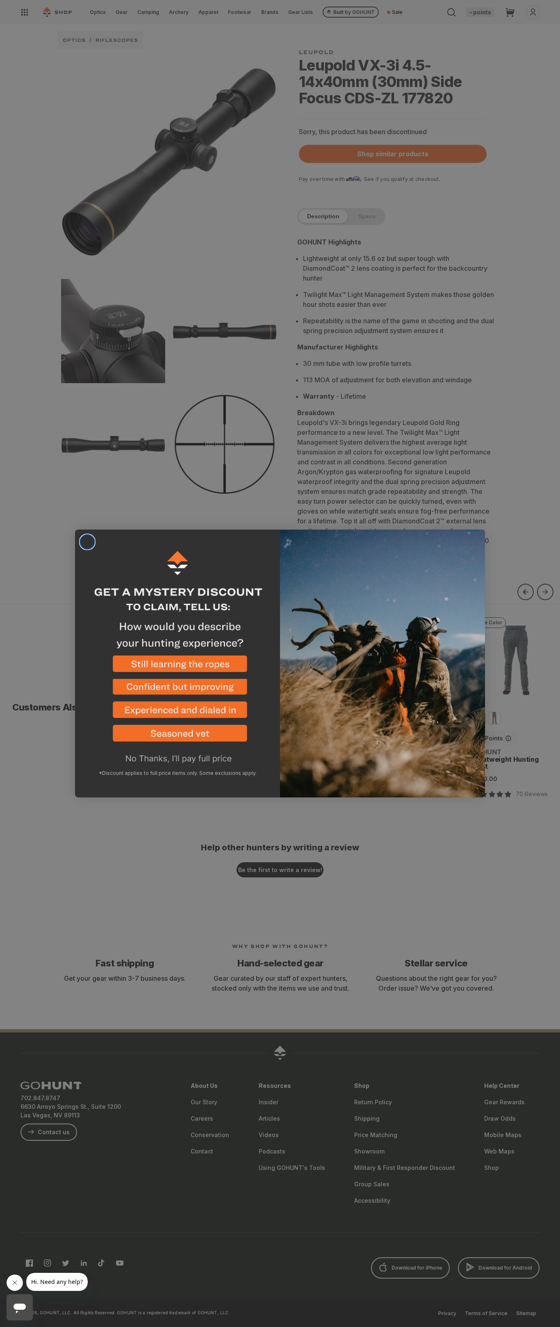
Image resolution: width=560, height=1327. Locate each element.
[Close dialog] (87, 541)
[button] (177, 667)
